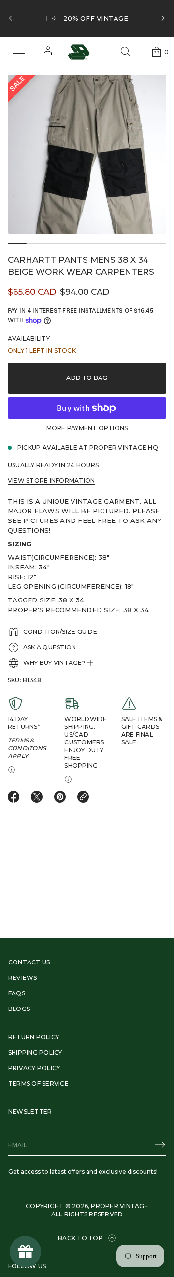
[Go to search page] (125, 52)
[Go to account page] (48, 54)
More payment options (87, 428)
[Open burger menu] (19, 52)
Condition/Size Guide (60, 631)
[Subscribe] (160, 1145)
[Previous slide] (10, 18)
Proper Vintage (119, 1206)
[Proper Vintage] (78, 51)
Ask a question (49, 647)
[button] (125, 52)
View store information (51, 480)
